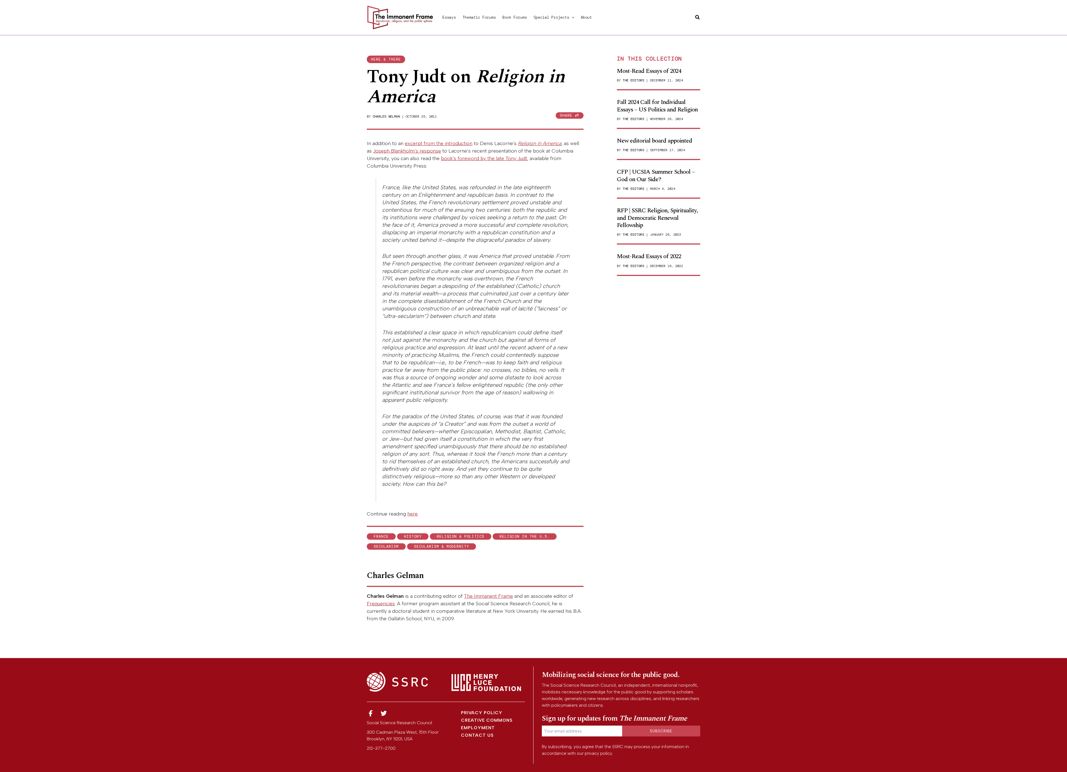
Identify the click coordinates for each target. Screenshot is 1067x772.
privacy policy (598, 753)
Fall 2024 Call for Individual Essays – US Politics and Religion (657, 106)
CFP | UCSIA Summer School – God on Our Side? (656, 175)
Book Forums (514, 17)
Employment (478, 727)
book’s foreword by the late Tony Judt (484, 158)
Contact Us (477, 735)
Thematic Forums (479, 17)
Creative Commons (487, 720)
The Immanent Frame (488, 596)
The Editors (633, 80)
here (412, 514)
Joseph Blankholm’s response (407, 151)
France (381, 536)
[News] (371, 713)
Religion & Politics (460, 536)
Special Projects (551, 17)
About (586, 17)
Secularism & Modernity (441, 546)
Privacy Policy (481, 712)
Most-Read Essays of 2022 (649, 256)
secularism (386, 546)
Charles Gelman (386, 116)
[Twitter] (384, 713)
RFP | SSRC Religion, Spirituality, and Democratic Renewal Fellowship (657, 218)
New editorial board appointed (654, 140)
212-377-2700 (381, 748)
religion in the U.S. (525, 536)
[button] (571, 17)
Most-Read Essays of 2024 (649, 71)
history (413, 536)
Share (567, 115)
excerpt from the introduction (438, 143)
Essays (449, 17)
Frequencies (381, 604)
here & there (386, 59)
